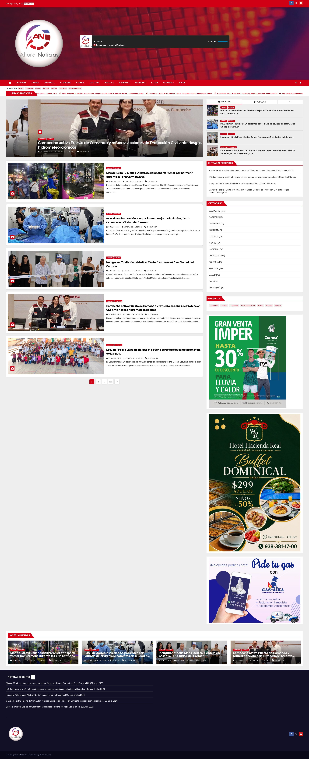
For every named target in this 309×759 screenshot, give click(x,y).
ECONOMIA (140, 83)
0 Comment (43, 152)
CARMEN (80, 83)
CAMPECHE (65, 83)
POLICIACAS (215, 256)
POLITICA (109, 83)
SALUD (154, 83)
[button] (296, 83)
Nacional (46, 88)
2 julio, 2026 (114, 271)
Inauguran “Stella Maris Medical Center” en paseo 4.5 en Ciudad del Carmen (256, 137)
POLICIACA (124, 83)
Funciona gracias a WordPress (17, 755)
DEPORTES (168, 83)
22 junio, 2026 (115, 358)
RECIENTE (226, 102)
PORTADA (21, 83)
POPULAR (261, 102)
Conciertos (63, 88)
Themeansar (46, 755)
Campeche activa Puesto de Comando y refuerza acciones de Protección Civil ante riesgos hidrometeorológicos (262, 656)
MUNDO (35, 83)
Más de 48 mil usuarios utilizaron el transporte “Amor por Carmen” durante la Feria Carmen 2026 (251, 171)
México (20, 88)
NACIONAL (50, 83)
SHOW (182, 83)
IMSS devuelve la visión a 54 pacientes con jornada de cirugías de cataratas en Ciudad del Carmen (252, 177)
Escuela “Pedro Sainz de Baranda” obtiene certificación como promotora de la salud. (43, 707)
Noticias (54, 88)
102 (110, 382)
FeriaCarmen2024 (75, 88)
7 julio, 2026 (201, 152)
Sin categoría (215, 288)
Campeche (29, 88)
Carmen (38, 88)
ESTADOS (94, 83)
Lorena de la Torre (23, 152)
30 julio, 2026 (115, 181)
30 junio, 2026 (115, 314)
